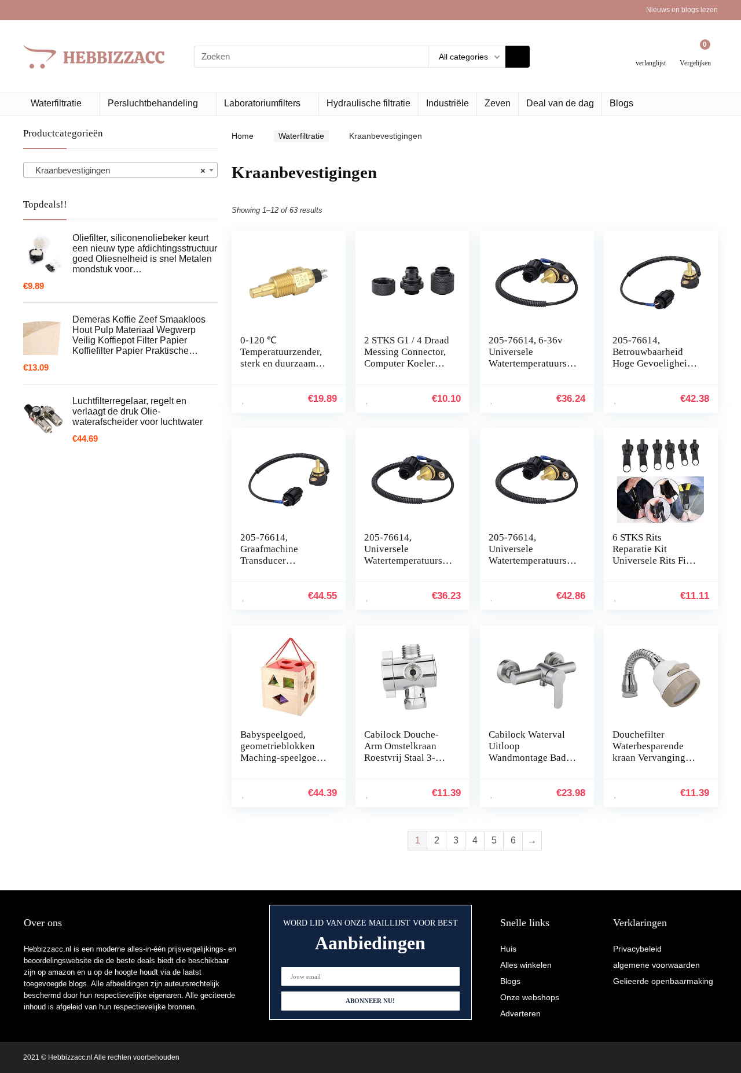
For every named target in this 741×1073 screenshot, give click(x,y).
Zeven (498, 103)
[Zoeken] (517, 57)
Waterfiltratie (56, 103)
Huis (508, 948)
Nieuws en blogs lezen (682, 10)
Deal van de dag (560, 103)
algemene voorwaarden (656, 965)
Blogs (621, 103)
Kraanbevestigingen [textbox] (117, 170)
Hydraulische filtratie (368, 103)
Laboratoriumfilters (262, 103)
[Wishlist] (650, 52)
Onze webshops (529, 997)
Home (243, 135)
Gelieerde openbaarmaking (663, 981)
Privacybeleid (637, 948)
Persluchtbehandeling (153, 103)
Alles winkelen (526, 965)
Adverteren (520, 1013)
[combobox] (120, 170)
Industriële (447, 103)
